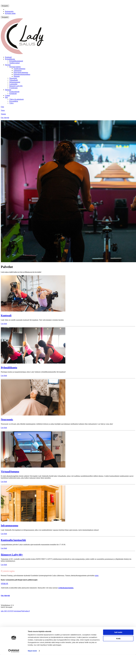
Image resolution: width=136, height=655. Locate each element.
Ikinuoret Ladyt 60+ (16, 86)
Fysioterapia (13, 88)
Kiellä (118, 638)
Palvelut (8, 65)
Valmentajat (17, 70)
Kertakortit (13, 93)
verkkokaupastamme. (66, 588)
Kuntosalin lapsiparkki (13, 540)
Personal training (15, 67)
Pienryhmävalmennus (21, 72)
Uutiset (7, 95)
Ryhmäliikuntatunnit (16, 61)
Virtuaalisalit (13, 80)
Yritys (11, 103)
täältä (96, 575)
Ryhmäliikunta (10, 59)
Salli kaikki (118, 632)
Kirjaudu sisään (10, 13)
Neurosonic (13, 78)
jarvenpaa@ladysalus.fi (22, 611)
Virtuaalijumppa (10, 471)
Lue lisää (4, 323)
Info (6, 97)
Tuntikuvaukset (14, 63)
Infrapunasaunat (14, 82)
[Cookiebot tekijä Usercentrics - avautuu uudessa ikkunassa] (13, 650)
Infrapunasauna (9, 525)
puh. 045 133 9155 (7, 611)
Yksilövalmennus (19, 69)
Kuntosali (8, 57)
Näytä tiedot (32, 651)
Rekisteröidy (9, 11)
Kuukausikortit (14, 92)
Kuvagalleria (13, 101)
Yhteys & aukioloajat (16, 99)
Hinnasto (17, 76)
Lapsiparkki (13, 84)
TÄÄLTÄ (4, 584)
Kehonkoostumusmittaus (22, 74)
